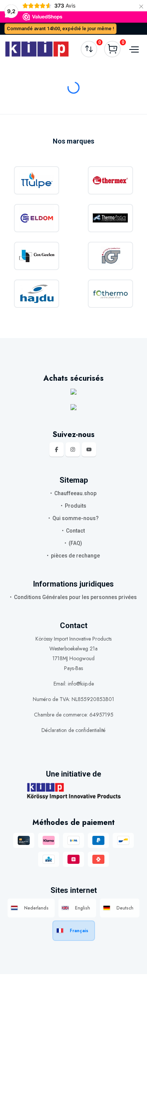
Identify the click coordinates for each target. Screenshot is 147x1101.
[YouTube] (89, 449)
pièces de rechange (75, 556)
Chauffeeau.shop (75, 493)
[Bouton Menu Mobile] (133, 49)
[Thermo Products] (110, 218)
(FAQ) (75, 543)
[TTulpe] (37, 180)
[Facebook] (56, 449)
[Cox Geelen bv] (37, 256)
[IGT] (110, 256)
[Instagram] (73, 449)
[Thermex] (110, 180)
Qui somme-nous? (75, 518)
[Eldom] (37, 218)
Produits (75, 506)
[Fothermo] (110, 293)
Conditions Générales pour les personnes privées (75, 597)
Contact (75, 531)
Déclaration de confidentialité (73, 730)
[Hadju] (37, 293)
